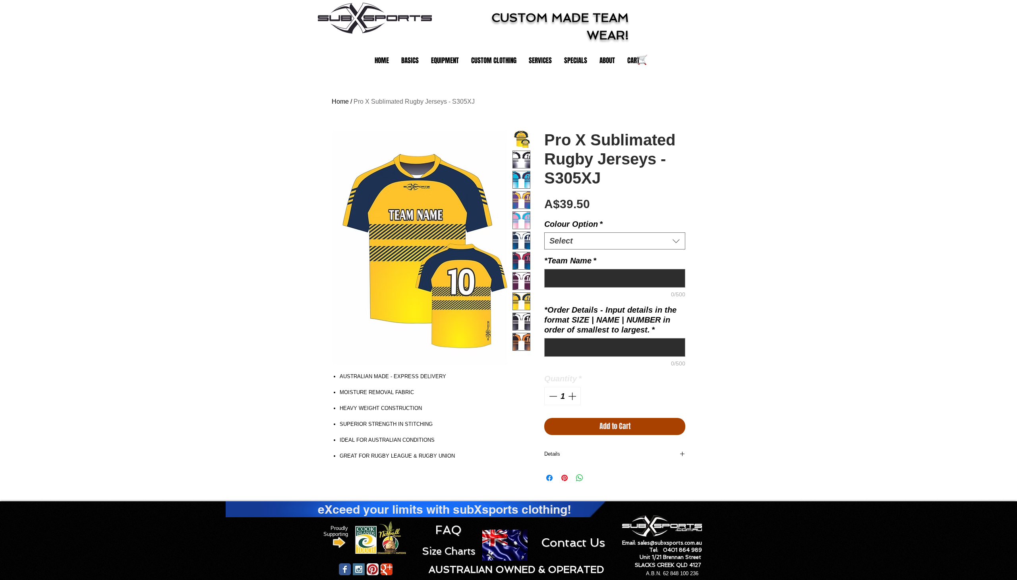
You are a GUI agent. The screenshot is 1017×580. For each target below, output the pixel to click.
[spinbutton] (562, 396)
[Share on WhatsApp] (579, 478)
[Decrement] (552, 396)
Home (340, 101)
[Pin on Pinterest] (564, 478)
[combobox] (614, 240)
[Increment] (573, 396)
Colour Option (573, 224)
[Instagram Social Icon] (359, 569)
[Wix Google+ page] (386, 569)
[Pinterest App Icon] (373, 569)
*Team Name (570, 260)
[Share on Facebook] (549, 478)
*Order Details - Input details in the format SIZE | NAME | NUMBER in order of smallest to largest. (610, 319)
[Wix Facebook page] (345, 569)
